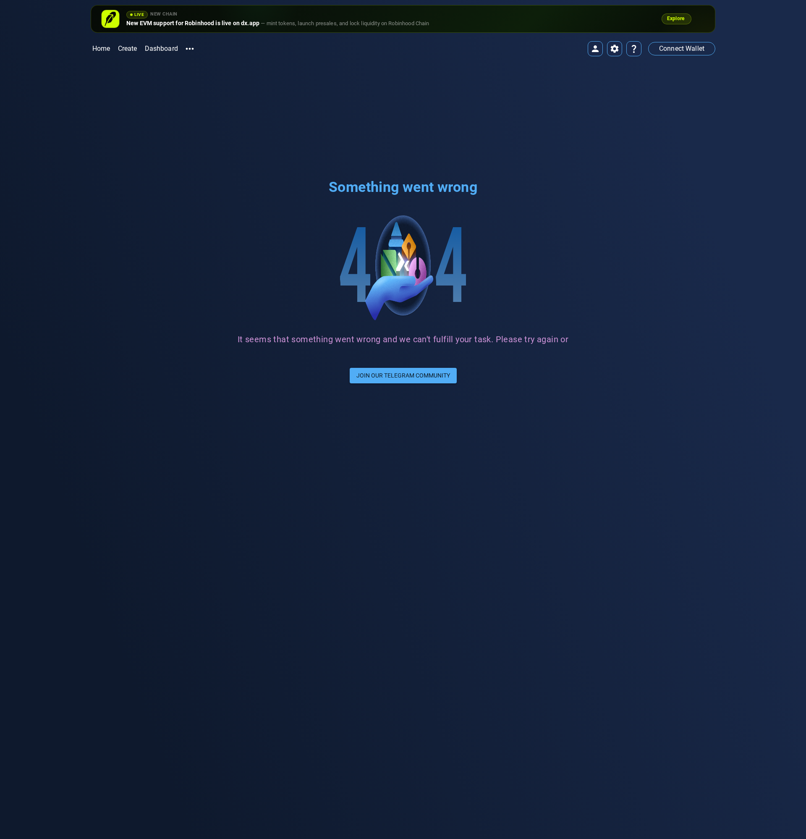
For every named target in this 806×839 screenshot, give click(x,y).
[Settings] (614, 48)
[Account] (595, 48)
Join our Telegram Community (403, 375)
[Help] (633, 48)
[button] (681, 48)
